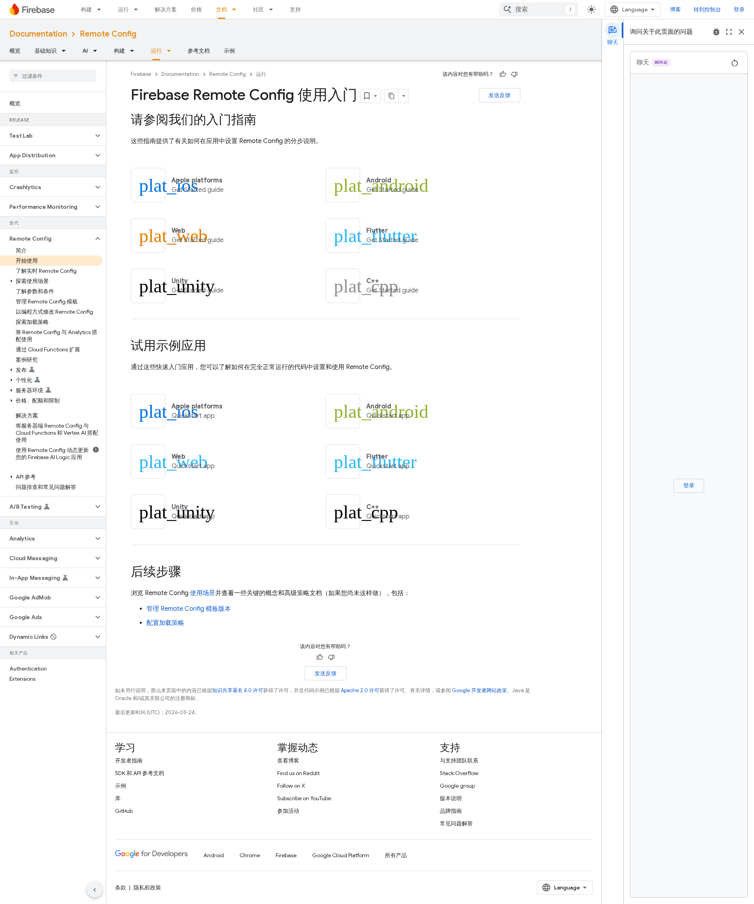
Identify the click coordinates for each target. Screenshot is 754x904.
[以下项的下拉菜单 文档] (236, 9)
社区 (258, 9)
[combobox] (539, 9)
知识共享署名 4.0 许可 (237, 690)
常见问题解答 (456, 823)
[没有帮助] (514, 74)
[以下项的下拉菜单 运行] (138, 9)
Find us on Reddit (298, 773)
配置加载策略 (165, 623)
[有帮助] (503, 74)
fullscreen (729, 32)
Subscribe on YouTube (304, 798)
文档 (221, 9)
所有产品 (396, 855)
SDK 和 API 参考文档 (139, 773)
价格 (196, 9)
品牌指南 (451, 810)
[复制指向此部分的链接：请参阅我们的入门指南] (264, 120)
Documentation (38, 34)
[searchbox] (52, 76)
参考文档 (199, 50)
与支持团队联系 (459, 760)
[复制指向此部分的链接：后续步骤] (189, 572)
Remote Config (108, 34)
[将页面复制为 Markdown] (391, 96)
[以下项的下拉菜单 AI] (97, 50)
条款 (120, 887)
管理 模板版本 (188, 609)
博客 (675, 9)
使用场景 (202, 593)
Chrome (250, 855)
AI (85, 50)
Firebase (141, 74)
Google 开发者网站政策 (479, 690)
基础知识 (46, 50)
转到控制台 (707, 9)
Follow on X (291, 785)
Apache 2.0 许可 (360, 690)
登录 (739, 9)
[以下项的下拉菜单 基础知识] (66, 50)
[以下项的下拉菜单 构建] (101, 9)
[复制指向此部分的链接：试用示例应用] (214, 346)
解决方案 (166, 9)
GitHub (124, 810)
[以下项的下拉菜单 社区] (273, 9)
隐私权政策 (147, 887)
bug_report (716, 32)
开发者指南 (129, 760)
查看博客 (288, 760)
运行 (123, 9)
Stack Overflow (459, 773)
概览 (14, 50)
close (741, 32)
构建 (86, 9)
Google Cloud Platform (340, 855)
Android (213, 855)
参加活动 (288, 810)
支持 (295, 9)
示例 (229, 50)
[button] (46, 135)
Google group (457, 785)
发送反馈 (500, 95)
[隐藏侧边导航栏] (94, 890)
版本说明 (451, 798)
